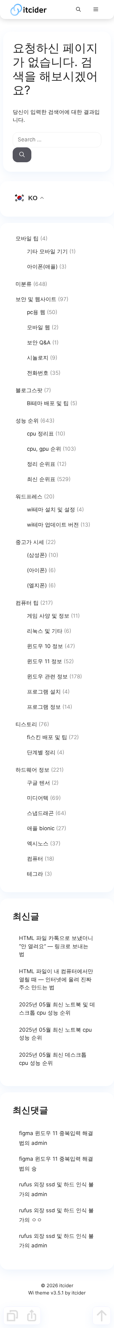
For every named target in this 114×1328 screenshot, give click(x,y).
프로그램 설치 (44, 692)
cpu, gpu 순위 (44, 449)
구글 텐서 (38, 783)
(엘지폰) (37, 585)
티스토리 (26, 724)
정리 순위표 (41, 464)
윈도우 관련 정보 (47, 676)
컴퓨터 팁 (27, 603)
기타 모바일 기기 (47, 251)
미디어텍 (37, 798)
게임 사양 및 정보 (48, 616)
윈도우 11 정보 (44, 661)
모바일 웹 (38, 327)
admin (39, 1143)
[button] (78, 9)
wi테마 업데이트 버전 (53, 525)
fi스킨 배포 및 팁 (47, 737)
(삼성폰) (37, 555)
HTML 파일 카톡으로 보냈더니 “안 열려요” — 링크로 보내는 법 (56, 946)
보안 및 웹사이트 (36, 299)
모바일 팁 (27, 238)
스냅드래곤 (40, 813)
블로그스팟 (29, 390)
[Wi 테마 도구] (12, 1316)
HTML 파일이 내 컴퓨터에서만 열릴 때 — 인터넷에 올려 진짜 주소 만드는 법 (56, 979)
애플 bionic (40, 828)
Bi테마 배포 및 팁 (48, 403)
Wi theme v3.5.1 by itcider (57, 1293)
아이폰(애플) (42, 266)
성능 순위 (27, 420)
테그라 (35, 874)
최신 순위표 (41, 479)
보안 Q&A (39, 342)
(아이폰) (37, 570)
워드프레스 (29, 496)
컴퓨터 (35, 858)
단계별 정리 (41, 752)
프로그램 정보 (44, 707)
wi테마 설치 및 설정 (51, 509)
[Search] (22, 155)
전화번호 (37, 373)
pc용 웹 (36, 312)
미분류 (24, 284)
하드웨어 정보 (32, 770)
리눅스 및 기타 (44, 631)
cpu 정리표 (40, 433)
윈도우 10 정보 (45, 646)
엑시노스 (37, 843)
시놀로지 (37, 358)
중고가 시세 (30, 542)
